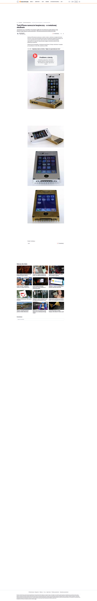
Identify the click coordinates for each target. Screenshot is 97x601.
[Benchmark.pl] (25, 2)
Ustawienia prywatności (63, 592)
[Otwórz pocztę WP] (69, 1)
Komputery (37, 1)
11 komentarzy (56, 33)
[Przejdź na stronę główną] (18, 2)
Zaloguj (76, 1)
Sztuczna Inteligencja (54, 1)
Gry (61, 1)
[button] (72, 1)
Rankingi (47, 1)
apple (29, 243)
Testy (43, 1)
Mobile (31, 1)
